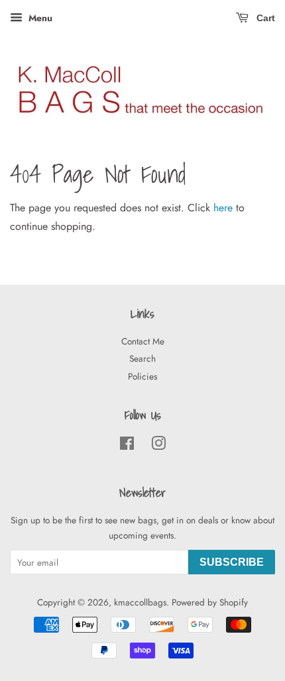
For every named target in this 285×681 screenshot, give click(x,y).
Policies (142, 376)
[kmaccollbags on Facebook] (127, 445)
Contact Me (142, 341)
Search (142, 358)
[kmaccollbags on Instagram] (158, 445)
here (223, 207)
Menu (39, 18)
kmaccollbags (140, 602)
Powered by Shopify (210, 602)
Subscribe (232, 562)
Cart (264, 18)
